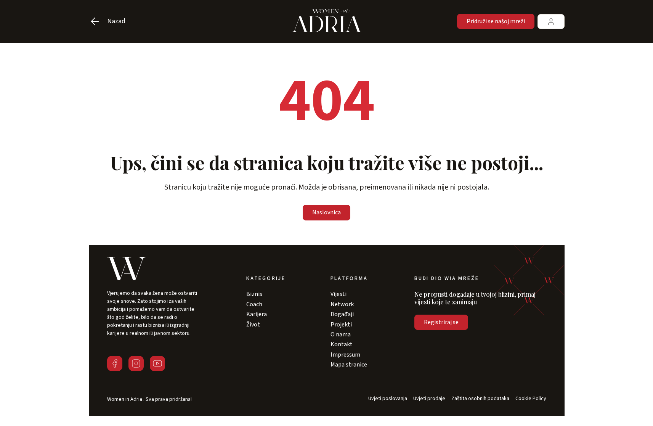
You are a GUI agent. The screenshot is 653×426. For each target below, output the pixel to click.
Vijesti (339, 294)
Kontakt (342, 344)
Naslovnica (326, 212)
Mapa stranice (349, 364)
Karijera (256, 314)
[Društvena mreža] (114, 363)
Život (253, 324)
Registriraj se (441, 322)
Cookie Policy (530, 398)
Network (342, 304)
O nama (341, 334)
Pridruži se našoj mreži (496, 21)
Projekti (341, 324)
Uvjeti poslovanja (387, 398)
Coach (254, 304)
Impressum (345, 354)
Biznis (254, 294)
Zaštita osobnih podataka (480, 398)
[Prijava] (551, 21)
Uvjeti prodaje (429, 398)
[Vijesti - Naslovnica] (326, 21)
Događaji (342, 314)
